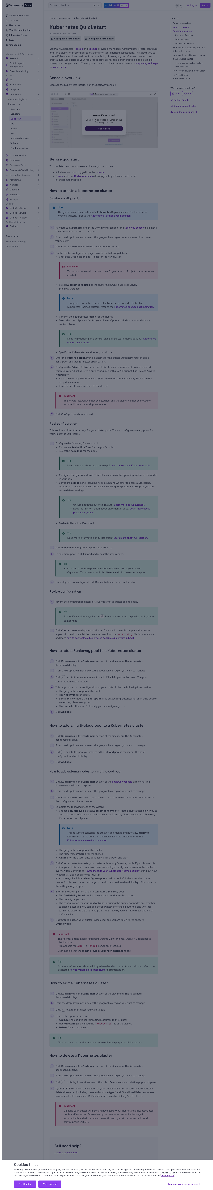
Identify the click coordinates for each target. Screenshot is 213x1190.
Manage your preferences (182, 1184)
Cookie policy (167, 1175)
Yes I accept (50, 1184)
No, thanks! (25, 1184)
